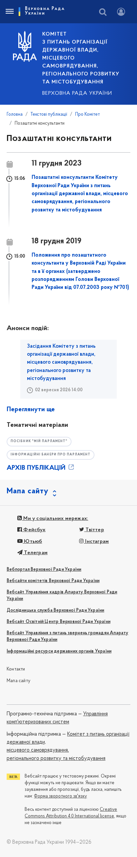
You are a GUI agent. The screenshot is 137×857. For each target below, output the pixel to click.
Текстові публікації (49, 114)
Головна (15, 114)
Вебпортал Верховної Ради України (44, 569)
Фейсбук (34, 530)
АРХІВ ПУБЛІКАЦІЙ (37, 468)
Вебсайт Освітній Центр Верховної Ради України (58, 621)
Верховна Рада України (77, 93)
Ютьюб (32, 541)
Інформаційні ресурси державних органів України (59, 651)
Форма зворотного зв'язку (60, 796)
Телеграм (35, 552)
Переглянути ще (31, 409)
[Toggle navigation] (9, 12)
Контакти (16, 669)
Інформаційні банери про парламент (50, 454)
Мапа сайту (18, 680)
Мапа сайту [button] (28, 491)
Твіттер (94, 530)
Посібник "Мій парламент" (39, 441)
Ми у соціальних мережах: (55, 518)
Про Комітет (87, 114)
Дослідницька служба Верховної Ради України (55, 610)
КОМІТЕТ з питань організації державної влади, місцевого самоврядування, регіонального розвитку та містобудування (80, 58)
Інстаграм (96, 541)
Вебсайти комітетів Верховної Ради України (53, 580)
